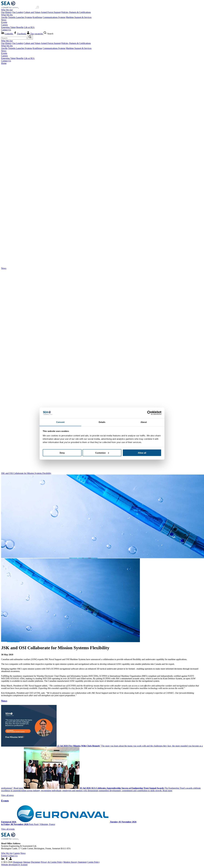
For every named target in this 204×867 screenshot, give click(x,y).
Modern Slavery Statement (75, 862)
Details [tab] (102, 422)
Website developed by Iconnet (14, 864)
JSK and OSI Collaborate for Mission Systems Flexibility (26, 473)
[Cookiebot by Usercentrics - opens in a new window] (149, 413)
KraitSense (37, 17)
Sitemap (26, 862)
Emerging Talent (8, 27)
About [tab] (144, 422)
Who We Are (7, 10)
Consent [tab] (60, 422)
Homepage (18, 862)
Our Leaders (17, 12)
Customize (100, 452)
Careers (4, 25)
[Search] (30, 37)
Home (4, 63)
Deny (62, 452)
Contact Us (6, 30)
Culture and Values (32, 12)
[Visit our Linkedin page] (3, 859)
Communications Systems (54, 17)
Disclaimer (35, 862)
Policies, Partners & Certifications (76, 12)
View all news (7, 795)
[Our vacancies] (10, 859)
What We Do (7, 15)
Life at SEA (29, 27)
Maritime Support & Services (78, 17)
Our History (6, 12)
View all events (8, 829)
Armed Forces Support (51, 12)
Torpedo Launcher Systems (20, 17)
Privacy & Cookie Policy (52, 862)
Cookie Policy (93, 862)
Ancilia (4, 17)
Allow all (142, 452)
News (3, 20)
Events (4, 22)
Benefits (19, 27)
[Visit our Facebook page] (7, 859)
